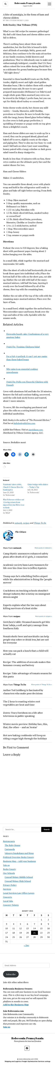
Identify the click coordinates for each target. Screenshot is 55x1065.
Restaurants (9, 841)
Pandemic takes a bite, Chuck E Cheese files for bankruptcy (13, 487)
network (18, 522)
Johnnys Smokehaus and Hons (19, 853)
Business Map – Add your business (19, 861)
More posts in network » (43, 548)
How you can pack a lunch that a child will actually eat (25, 652)
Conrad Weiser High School (18, 881)
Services (7, 889)
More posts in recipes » (43, 616)
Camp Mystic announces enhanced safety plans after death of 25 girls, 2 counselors (25, 555)
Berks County (9, 869)
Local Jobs (8, 901)
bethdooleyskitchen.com (24, 423)
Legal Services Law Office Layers (18, 893)
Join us (6, 865)
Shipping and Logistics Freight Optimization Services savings (27, 1061)
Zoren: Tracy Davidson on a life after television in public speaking (23, 714)
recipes (26, 522)
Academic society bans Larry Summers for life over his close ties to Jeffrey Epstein (25, 566)
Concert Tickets (11, 905)
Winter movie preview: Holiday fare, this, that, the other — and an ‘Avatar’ (25, 725)
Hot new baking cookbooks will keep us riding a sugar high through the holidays (25, 737)
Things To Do (40, 522)
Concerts (7, 897)
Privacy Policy (10, 885)
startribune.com (35, 429)
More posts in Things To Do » (41, 684)
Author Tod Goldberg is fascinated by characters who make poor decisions (23, 692)
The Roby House (12, 845)
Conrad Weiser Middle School (19, 877)
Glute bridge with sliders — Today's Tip (38, 485)
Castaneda (10, 849)
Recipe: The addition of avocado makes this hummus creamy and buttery (26, 663)
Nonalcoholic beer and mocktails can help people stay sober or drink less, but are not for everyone (26, 639)
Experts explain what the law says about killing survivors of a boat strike (24, 606)
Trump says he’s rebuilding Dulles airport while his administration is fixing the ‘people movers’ (27, 579)
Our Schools (9, 873)
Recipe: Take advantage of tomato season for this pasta (27, 675)
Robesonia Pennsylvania (28, 3)
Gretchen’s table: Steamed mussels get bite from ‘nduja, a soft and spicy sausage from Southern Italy (26, 625)
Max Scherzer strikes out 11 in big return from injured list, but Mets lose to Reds (13, 503)
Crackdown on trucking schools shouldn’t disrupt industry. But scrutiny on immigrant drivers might (26, 593)
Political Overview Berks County (18, 857)
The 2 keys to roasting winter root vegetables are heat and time (21, 703)
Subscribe (10, 974)
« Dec (26, 945)
